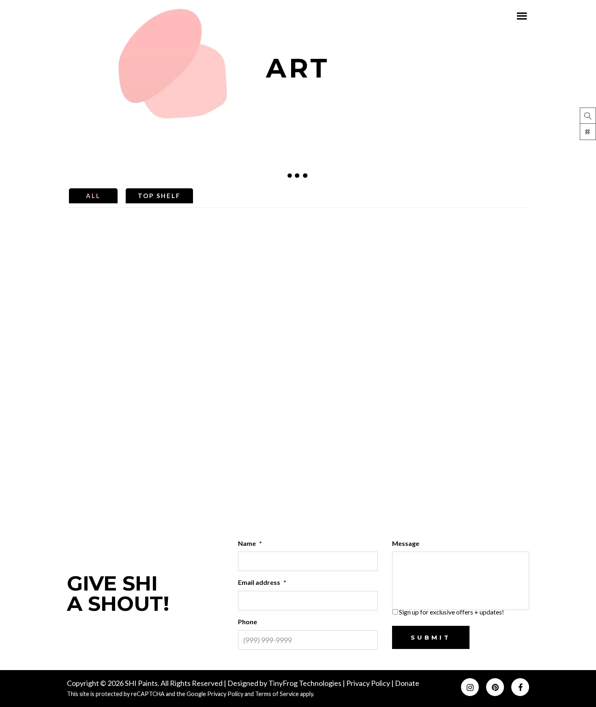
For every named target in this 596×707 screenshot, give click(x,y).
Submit (431, 637)
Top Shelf (159, 195)
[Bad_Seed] (356, 258)
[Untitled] (356, 433)
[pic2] (124, 345)
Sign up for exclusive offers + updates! (451, 612)
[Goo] (240, 345)
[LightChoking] (124, 433)
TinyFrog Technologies (304, 683)
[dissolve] (471, 433)
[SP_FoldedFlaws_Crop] (124, 258)
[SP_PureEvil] (240, 258)
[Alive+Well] (240, 433)
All (93, 195)
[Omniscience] (356, 345)
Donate (407, 683)
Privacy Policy (368, 683)
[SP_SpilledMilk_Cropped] (471, 258)
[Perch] (471, 345)
